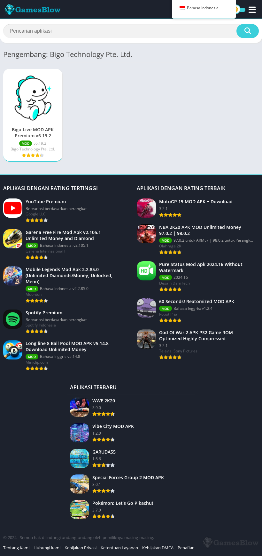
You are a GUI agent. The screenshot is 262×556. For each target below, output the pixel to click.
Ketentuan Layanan (119, 548)
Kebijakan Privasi (80, 548)
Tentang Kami (16, 548)
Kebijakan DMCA (157, 548)
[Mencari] (247, 31)
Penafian (186, 548)
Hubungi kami (47, 548)
